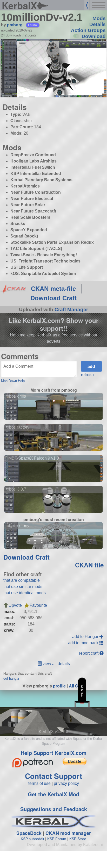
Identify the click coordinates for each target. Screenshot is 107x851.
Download (94, 36)
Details (97, 24)
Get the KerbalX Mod (53, 794)
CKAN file (89, 564)
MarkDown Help (13, 381)
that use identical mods (24, 593)
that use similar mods (22, 586)
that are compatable (21, 580)
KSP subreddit (32, 839)
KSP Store (77, 839)
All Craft (77, 686)
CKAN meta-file (53, 288)
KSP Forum (56, 839)
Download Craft (53, 298)
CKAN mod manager (68, 833)
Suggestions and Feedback (53, 809)
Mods (99, 18)
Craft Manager (71, 309)
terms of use (39, 783)
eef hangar (11, 678)
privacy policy (66, 783)
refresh (87, 374)
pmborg (15, 25)
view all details (56, 663)
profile (59, 686)
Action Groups (88, 30)
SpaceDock (29, 833)
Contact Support (53, 776)
